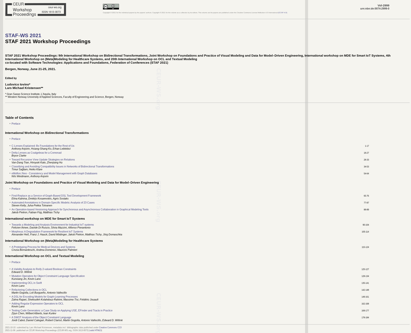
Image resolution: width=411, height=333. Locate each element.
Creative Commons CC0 (110, 327)
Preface (16, 123)
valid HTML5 (95, 330)
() (282, 12)
